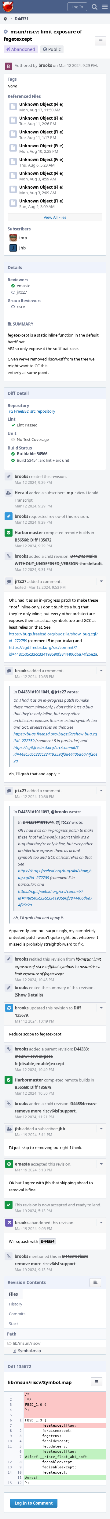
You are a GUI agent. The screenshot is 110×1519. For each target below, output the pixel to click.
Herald (21, 492)
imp (23, 238)
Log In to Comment (34, 1503)
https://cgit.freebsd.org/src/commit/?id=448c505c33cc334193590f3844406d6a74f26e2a (55, 754)
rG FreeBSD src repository (32, 411)
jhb (22, 248)
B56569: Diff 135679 (33, 1087)
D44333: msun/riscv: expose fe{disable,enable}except (52, 1056)
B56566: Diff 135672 (33, 540)
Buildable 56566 (32, 454)
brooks (45, 65)
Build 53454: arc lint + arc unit (43, 460)
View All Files (55, 217)
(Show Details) (29, 995)
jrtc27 (22, 292)
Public (54, 49)
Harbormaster (29, 532)
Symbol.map (29, 1350)
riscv (21, 306)
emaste (23, 285)
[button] (105, 6)
